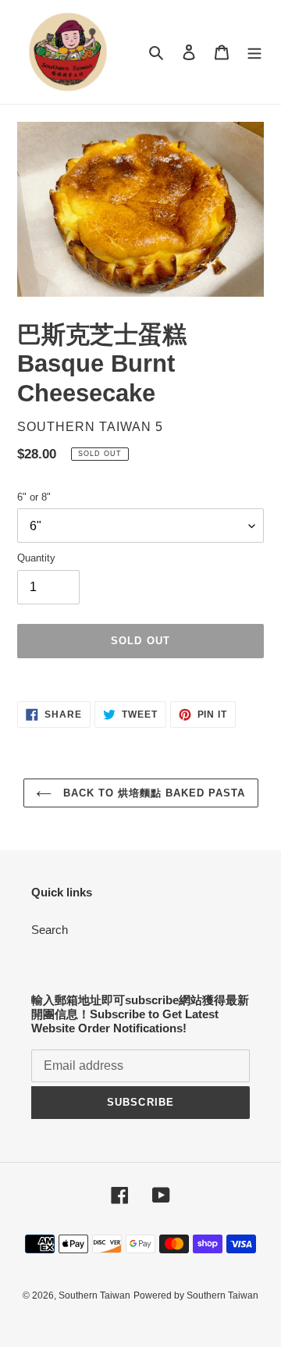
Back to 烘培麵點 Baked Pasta (152, 793)
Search (49, 929)
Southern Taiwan (94, 1295)
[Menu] (254, 52)
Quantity (36, 558)
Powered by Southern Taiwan (195, 1295)
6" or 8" (34, 497)
